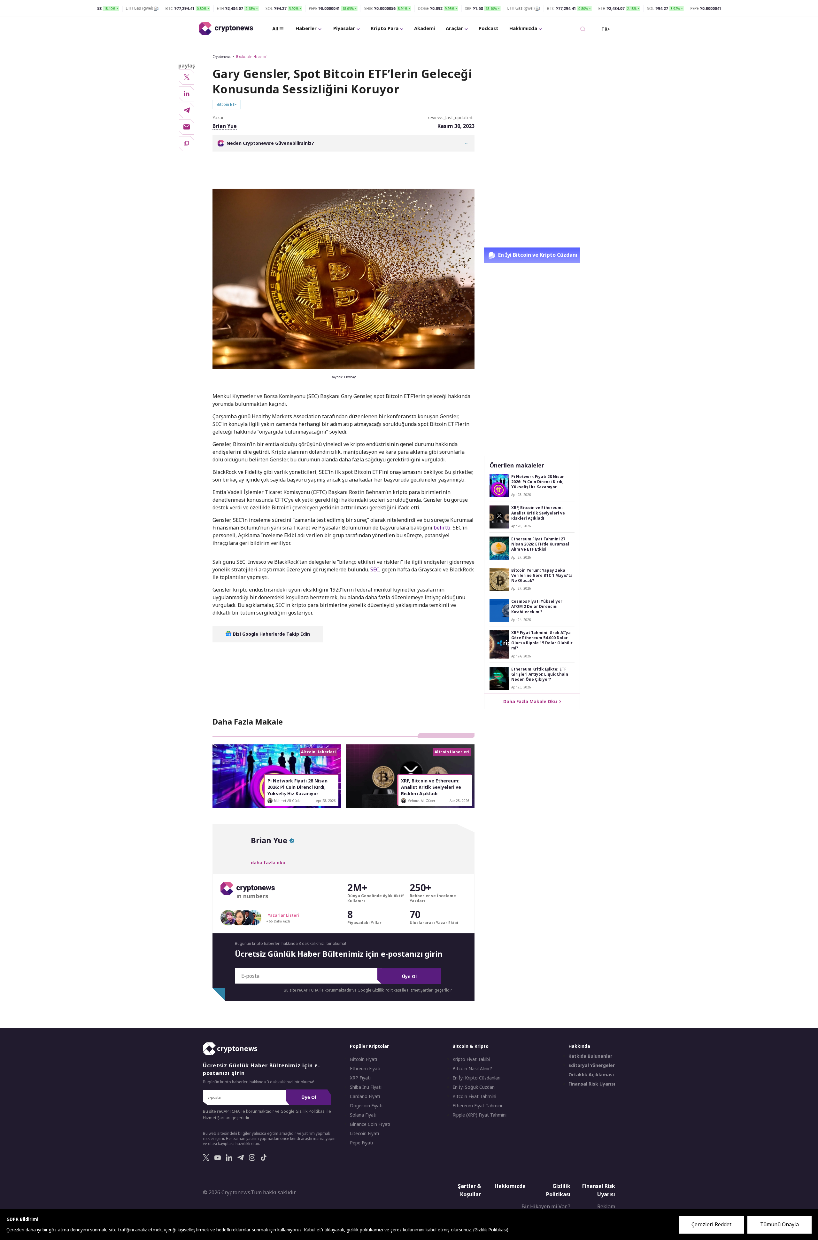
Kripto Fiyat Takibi (471, 1059)
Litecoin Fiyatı (364, 1133)
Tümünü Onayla (779, 1224)
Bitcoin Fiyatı (363, 1059)
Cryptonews (221, 56)
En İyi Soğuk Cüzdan (473, 1087)
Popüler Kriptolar (369, 1046)
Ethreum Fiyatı (365, 1068)
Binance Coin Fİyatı (370, 1124)
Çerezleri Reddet (711, 1224)
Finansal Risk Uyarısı (591, 1084)
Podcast (488, 28)
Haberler (306, 28)
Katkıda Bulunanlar (590, 1056)
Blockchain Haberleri (251, 56)
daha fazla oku (268, 862)
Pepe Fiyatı (361, 1143)
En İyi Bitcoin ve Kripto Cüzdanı (537, 254)
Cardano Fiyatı (365, 1096)
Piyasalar (344, 28)
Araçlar (454, 28)
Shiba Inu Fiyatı (366, 1087)
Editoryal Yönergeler (591, 1065)
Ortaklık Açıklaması (591, 1075)
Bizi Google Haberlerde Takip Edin (271, 634)
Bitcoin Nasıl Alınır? (472, 1068)
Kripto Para (384, 28)
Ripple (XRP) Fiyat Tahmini (479, 1115)
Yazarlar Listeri (283, 915)
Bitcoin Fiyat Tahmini (474, 1096)
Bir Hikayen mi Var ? (545, 1206)
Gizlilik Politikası (558, 1190)
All (275, 28)
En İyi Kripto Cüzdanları (476, 1078)
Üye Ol (409, 976)
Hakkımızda (523, 28)
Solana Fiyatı (363, 1115)
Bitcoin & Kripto (470, 1046)
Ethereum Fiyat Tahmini (477, 1106)
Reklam (606, 1206)
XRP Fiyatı (360, 1078)
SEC (374, 569)
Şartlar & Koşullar (469, 1190)
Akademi (424, 28)
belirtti (442, 527)
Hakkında (579, 1046)
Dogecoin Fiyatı (366, 1106)
